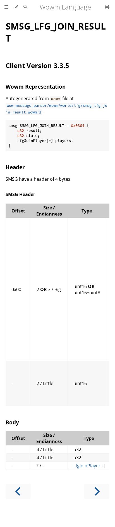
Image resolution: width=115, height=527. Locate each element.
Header (15, 167)
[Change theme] (16, 7)
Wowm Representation (36, 86)
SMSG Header (20, 194)
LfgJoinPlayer (86, 466)
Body (12, 422)
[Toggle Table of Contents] (6, 7)
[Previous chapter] (18, 491)
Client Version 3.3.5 (37, 65)
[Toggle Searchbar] (25, 7)
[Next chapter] (96, 491)
